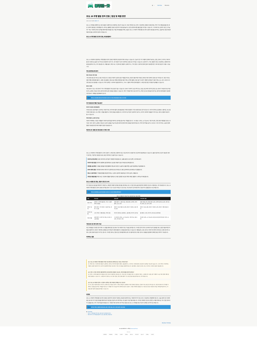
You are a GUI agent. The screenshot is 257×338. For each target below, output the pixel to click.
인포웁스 (147, 334)
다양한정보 (105, 334)
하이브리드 (167, 5)
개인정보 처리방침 (166, 323)
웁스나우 (142, 334)
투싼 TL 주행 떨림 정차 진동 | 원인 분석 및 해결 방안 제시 (99, 313)
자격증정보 (110, 334)
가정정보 (126, 334)
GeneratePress (134, 328)
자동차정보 (159, 5)
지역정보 (116, 334)
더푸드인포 (136, 334)
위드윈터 (121, 334)
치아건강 (152, 334)
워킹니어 (131, 334)
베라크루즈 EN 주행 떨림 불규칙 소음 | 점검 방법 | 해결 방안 (100, 314)
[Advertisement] (128, 48)
